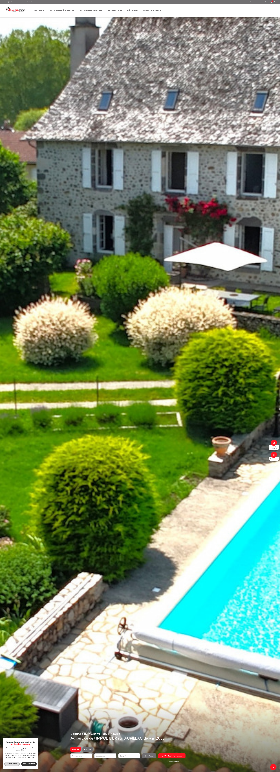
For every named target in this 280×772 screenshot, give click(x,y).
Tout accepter (29, 764)
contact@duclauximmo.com (12, 2)
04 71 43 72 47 (27, 2)
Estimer (87, 749)
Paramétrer (12, 764)
